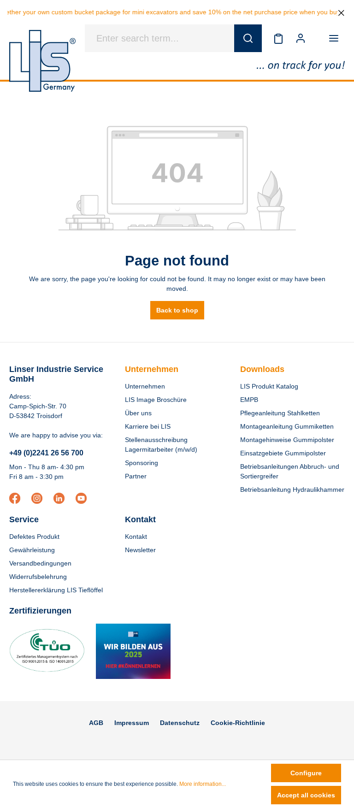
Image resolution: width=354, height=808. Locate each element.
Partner (136, 476)
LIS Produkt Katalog (269, 386)
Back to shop (177, 310)
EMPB (249, 399)
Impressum (131, 722)
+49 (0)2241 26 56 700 (46, 453)
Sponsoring (141, 462)
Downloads (262, 369)
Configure (306, 773)
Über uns (138, 413)
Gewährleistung (32, 550)
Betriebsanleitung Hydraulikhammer (292, 489)
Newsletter (140, 550)
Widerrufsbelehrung (38, 576)
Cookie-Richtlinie (238, 722)
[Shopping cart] (317, 38)
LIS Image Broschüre (156, 399)
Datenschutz (180, 722)
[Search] (248, 38)
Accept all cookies (306, 795)
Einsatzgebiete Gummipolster (283, 453)
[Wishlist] (278, 38)
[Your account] (300, 38)
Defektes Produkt (34, 536)
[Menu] (334, 38)
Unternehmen (151, 369)
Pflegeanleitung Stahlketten (280, 413)
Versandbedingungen (40, 563)
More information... (202, 784)
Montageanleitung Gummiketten (287, 426)
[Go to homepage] (42, 61)
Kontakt (136, 536)
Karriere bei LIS (148, 426)
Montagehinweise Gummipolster (287, 439)
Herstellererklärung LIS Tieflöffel (56, 590)
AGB (96, 722)
